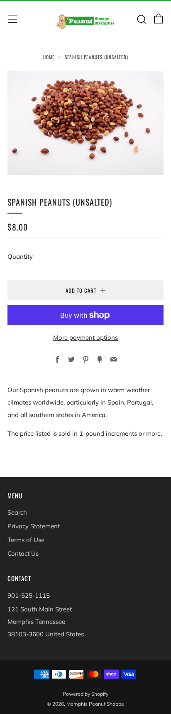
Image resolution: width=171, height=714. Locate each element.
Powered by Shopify (85, 694)
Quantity (20, 256)
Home (49, 57)
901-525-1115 (28, 595)
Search (17, 512)
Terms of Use (25, 540)
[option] (85, 123)
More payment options (85, 337)
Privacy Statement (33, 526)
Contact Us (23, 553)
